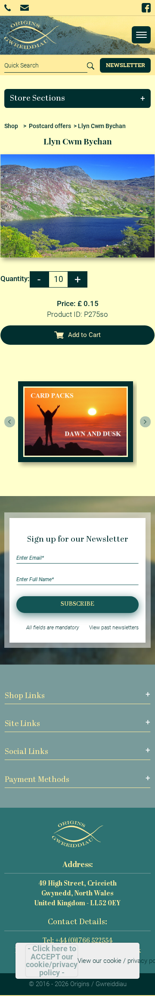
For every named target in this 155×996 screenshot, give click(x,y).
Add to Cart (84, 335)
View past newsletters (114, 628)
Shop (11, 126)
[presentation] (10, 421)
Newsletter (125, 64)
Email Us (25, 7)
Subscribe (77, 604)
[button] (77, 98)
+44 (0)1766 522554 (10, 7)
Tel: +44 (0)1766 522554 (77, 941)
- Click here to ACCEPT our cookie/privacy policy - (52, 961)
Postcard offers (50, 126)
